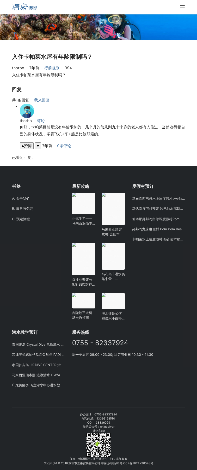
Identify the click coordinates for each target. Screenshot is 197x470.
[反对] (38, 145)
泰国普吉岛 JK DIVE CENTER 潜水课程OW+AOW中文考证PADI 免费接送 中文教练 (38, 365)
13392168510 (106, 418)
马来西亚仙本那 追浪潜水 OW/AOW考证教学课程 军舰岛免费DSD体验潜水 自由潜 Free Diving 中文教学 (38, 375)
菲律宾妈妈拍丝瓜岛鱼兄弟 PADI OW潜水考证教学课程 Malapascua (38, 354)
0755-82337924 (105, 414)
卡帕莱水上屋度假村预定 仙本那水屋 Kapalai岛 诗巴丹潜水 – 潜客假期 (158, 239)
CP (127, 463)
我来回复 (41, 100)
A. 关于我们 (21, 198)
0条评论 (64, 145)
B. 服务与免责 (22, 209)
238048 (145, 463)
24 (138, 463)
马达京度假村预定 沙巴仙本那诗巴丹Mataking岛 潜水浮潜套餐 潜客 (158, 209)
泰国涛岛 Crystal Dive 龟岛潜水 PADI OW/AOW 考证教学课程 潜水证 (38, 344)
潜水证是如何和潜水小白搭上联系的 (112, 316)
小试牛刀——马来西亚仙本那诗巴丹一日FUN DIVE (82, 221)
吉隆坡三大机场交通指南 (82, 315)
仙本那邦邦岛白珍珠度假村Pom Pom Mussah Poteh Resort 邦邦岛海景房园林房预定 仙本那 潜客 (158, 219)
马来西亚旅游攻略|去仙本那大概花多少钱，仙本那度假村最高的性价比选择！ (112, 232)
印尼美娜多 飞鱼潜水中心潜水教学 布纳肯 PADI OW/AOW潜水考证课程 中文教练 (38, 385)
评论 (41, 120)
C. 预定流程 (21, 219)
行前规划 (52, 67)
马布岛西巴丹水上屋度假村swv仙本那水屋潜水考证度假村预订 (158, 198)
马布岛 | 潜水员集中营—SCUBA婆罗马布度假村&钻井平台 (113, 276)
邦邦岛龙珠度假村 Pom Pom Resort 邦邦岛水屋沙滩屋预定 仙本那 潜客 (158, 229)
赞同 (28, 145)
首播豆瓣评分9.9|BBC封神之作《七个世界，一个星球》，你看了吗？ (83, 282)
